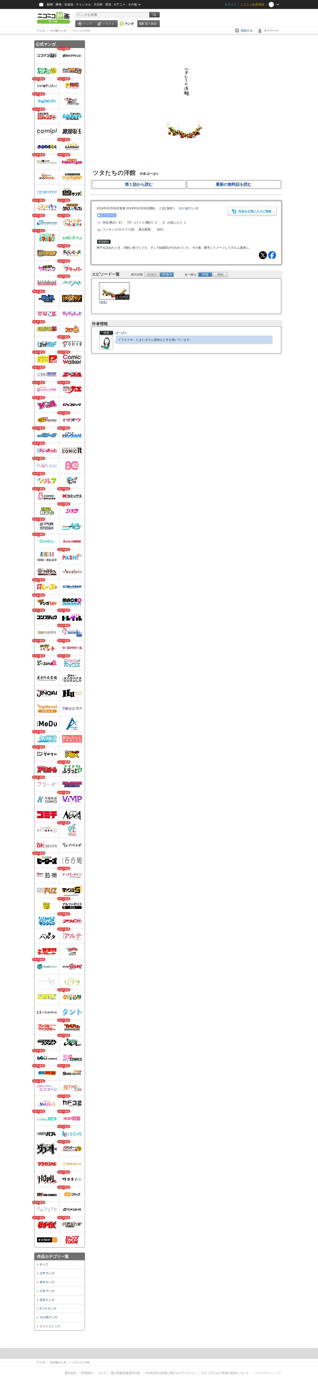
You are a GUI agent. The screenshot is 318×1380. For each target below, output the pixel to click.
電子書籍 (151, 23)
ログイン (231, 4)
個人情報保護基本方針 (126, 1373)
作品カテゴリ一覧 (53, 1256)
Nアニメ (119, 4)
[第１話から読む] (186, 164)
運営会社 (71, 1373)
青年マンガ (47, 1282)
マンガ (129, 23)
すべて (44, 1264)
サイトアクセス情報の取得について (225, 1373)
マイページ (271, 30)
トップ (86, 23)
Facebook (272, 255)
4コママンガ (48, 1308)
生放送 (68, 4)
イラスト (108, 23)
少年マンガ (47, 1273)
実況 (108, 4)
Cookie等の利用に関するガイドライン (171, 1373)
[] (188, 208)
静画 (59, 4)
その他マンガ (48, 1317)
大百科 (98, 4)
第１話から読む (139, 184)
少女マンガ (47, 1291)
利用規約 (87, 1373)
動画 (50, 4)
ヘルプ (101, 1373)
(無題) (103, 302)
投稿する (247, 30)
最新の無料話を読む (234, 184)
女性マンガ (47, 1300)
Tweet (263, 255)
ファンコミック (50, 1326)
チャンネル (83, 4)
